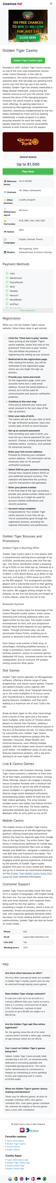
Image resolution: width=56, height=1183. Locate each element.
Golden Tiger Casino (16, 1144)
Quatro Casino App (15, 1168)
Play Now (28, 171)
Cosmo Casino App (15, 1165)
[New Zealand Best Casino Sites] (12, 3)
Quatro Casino (13, 1149)
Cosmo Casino (13, 1146)
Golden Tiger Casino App (18, 1162)
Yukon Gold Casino (15, 1141)
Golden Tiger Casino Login (28, 60)
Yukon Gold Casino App (17, 1160)
